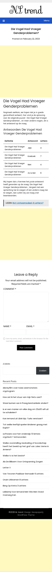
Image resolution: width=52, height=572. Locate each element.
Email (30, 326)
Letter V (7, 467)
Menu (46, 20)
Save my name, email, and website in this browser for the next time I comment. (27, 339)
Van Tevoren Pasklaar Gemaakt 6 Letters (23, 473)
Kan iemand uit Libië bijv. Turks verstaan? (23, 418)
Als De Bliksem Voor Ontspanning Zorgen (23, 461)
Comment (9, 288)
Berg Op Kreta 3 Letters (14, 485)
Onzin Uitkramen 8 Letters (15, 479)
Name (7, 326)
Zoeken (6, 363)
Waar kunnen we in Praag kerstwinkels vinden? (25, 403)
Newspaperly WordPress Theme (30, 513)
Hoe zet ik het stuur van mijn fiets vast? (22, 397)
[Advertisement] (26, 71)
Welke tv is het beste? (14, 455)
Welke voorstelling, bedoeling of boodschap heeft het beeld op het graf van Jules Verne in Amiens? (26, 446)
